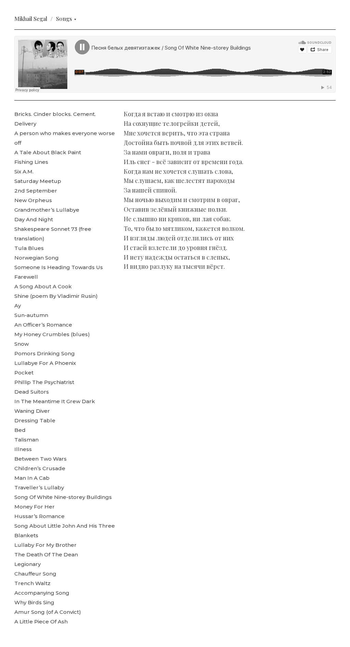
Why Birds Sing (34, 602)
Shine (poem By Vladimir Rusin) (56, 296)
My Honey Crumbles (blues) (52, 334)
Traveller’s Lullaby (39, 487)
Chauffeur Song (35, 573)
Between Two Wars (40, 458)
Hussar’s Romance (39, 516)
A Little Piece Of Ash (41, 621)
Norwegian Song (36, 257)
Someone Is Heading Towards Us (58, 267)
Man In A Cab (32, 478)
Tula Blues (29, 248)
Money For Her (34, 506)
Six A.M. (23, 171)
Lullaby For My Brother (45, 545)
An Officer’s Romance (43, 324)
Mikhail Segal (30, 18)
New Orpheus (33, 200)
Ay (17, 305)
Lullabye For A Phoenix (45, 363)
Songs (64, 18)
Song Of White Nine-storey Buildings (63, 497)
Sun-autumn (31, 315)
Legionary (27, 564)
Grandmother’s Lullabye (46, 210)
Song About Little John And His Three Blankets (64, 531)
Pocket (23, 372)
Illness (23, 449)
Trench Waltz (32, 583)
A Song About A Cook (43, 286)
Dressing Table (34, 420)
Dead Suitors (31, 391)
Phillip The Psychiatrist (44, 382)
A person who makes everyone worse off (64, 138)
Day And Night (33, 219)
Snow (21, 344)
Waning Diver (32, 411)
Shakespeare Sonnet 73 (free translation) (52, 234)
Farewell (26, 277)
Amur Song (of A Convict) (47, 612)
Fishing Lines (31, 162)
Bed (20, 430)
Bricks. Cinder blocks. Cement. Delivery (55, 119)
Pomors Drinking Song (44, 353)
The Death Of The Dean (46, 554)
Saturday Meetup (37, 181)
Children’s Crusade (39, 468)
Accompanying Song (41, 593)
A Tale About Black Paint (47, 152)
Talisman (26, 439)
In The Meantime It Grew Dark (54, 401)
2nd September (35, 190)
